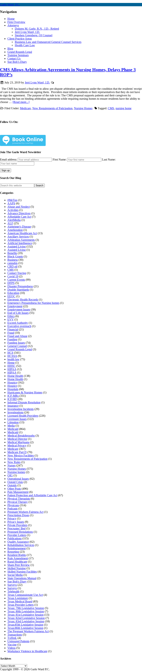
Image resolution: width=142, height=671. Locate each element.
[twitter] (25, 132)
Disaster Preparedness (20, 286)
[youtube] (49, 132)
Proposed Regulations (20, 531)
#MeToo (12, 200)
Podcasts (12, 508)
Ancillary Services (18, 236)
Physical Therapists (18, 498)
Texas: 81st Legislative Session (25, 614)
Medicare (25, 108)
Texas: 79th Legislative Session (25, 608)
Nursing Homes (83, 108)
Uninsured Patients (18, 641)
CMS (111, 108)
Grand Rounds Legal (19, 349)
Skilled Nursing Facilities (22, 571)
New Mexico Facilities (20, 455)
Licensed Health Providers (22, 415)
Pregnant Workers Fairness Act (25, 511)
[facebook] (13, 132)
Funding (12, 339)
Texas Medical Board (19, 601)
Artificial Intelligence (19, 243)
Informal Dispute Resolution (23, 402)
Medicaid (12, 429)
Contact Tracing (16, 273)
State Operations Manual (21, 578)
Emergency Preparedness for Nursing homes (33, 302)
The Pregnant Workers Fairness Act (28, 631)
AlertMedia (14, 220)
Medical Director (17, 438)
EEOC (11, 296)
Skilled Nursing (16, 568)
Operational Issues (18, 478)
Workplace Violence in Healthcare (27, 651)
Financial (12, 329)
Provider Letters (16, 535)
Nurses (11, 465)
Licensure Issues (17, 419)
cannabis (12, 263)
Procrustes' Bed (16, 528)
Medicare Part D (17, 452)
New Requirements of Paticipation (52, 108)
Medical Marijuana (18, 442)
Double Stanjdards (18, 289)
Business (12, 259)
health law (13, 359)
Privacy (11, 518)
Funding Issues (16, 342)
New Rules (14, 462)
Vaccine (12, 644)
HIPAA (11, 369)
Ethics (11, 316)
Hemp (11, 362)
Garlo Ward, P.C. (10, 4)
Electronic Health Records (22, 299)
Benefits (12, 253)
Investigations (15, 412)
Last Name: (109, 159)
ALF (10, 223)
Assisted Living (16, 246)
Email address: (9, 159)
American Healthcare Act (22, 233)
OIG (10, 475)
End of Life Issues (18, 312)
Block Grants (15, 256)
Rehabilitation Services (20, 545)
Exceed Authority (17, 322)
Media (11, 425)
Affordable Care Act (19, 216)
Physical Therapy (17, 501)
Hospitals (12, 389)
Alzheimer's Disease (19, 226)
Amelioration (15, 229)
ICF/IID (12, 399)
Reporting (13, 551)
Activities (12, 210)
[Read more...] (21, 102)
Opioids (12, 485)
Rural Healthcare (17, 561)
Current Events (16, 279)
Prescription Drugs (18, 515)
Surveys (12, 584)
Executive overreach (19, 326)
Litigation (13, 422)
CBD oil (12, 266)
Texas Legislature (17, 598)
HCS (10, 352)
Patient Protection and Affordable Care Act (32, 495)
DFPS (11, 283)
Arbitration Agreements (21, 239)
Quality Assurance (18, 541)
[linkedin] (37, 132)
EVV (10, 319)
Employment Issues (18, 309)
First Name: (59, 159)
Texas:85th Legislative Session (25, 624)
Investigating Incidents (20, 409)
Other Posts (14, 488)
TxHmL (12, 637)
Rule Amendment (17, 558)
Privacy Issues (15, 521)
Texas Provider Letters (20, 604)
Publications (14, 538)
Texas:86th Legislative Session (25, 628)
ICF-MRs (13, 395)
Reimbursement (16, 548)
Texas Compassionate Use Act (25, 594)
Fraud (10, 332)
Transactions (14, 634)
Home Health (15, 375)
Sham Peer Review (18, 565)
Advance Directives (19, 213)
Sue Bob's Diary (17, 581)
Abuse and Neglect (18, 206)
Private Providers (17, 525)
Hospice (12, 382)
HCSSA (12, 356)
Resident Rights (16, 555)
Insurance (13, 405)
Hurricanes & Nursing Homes (24, 392)
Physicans (13, 505)
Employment (14, 306)
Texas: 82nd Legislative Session (26, 618)
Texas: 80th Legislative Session (25, 611)
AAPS (11, 203)
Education (13, 292)
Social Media (15, 574)
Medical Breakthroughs (21, 435)
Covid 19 (12, 276)
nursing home (123, 108)
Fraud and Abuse (17, 336)
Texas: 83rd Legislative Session (25, 621)
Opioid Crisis (15, 482)
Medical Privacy (16, 445)
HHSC (11, 365)
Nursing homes (16, 472)
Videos (11, 647)
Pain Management (17, 492)
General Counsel (17, 346)
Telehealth (13, 591)
